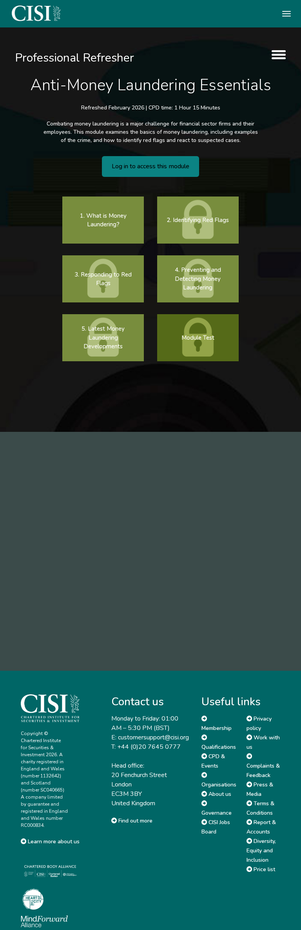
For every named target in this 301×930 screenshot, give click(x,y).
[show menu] (276, 54)
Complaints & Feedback (263, 770)
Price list (263, 869)
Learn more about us (53, 841)
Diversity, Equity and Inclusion (261, 850)
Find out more (134, 820)
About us (219, 794)
